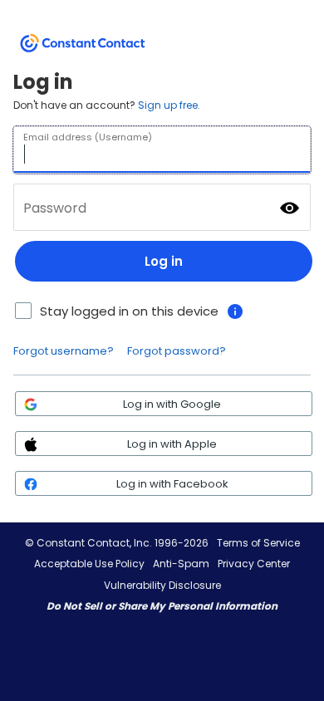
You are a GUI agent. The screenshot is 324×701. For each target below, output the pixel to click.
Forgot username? (63, 351)
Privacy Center (254, 563)
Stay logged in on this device (129, 311)
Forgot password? (176, 351)
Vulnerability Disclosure (162, 585)
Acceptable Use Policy (89, 563)
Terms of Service (258, 543)
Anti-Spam (181, 563)
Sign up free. (169, 105)
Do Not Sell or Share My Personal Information (162, 606)
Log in (164, 261)
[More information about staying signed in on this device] (235, 311)
